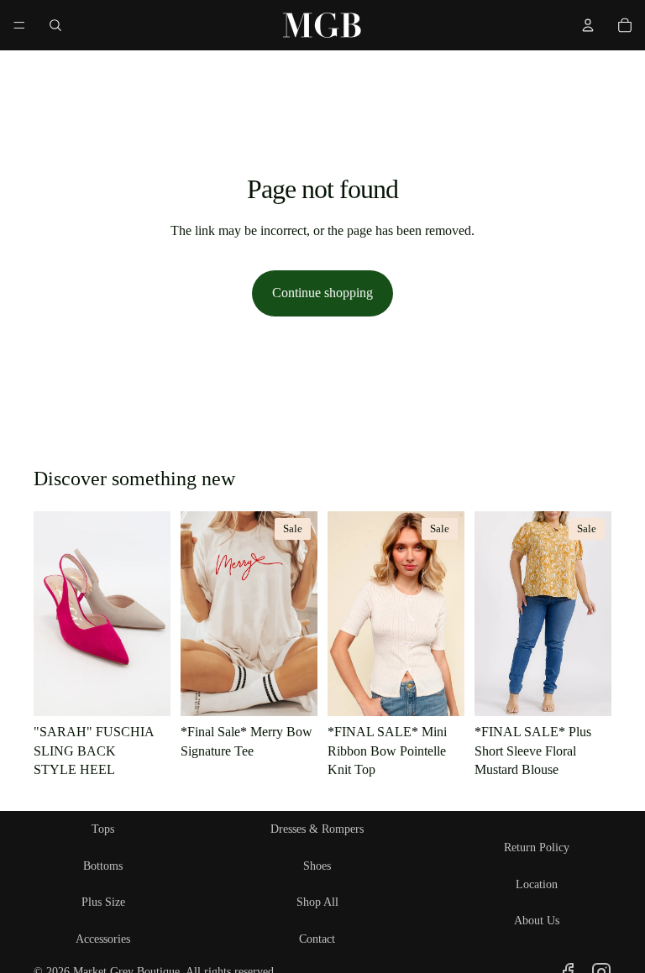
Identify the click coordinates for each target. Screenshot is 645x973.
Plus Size (103, 902)
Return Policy (536, 847)
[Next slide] (445, 613)
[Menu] (19, 25)
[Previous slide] (346, 613)
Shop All (317, 902)
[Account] (587, 25)
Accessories (103, 939)
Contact (317, 939)
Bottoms (103, 866)
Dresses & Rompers (317, 829)
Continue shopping (322, 292)
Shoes (317, 866)
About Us (536, 920)
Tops (103, 829)
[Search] (55, 25)
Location (537, 884)
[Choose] (144, 691)
